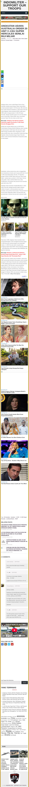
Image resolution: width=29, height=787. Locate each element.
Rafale (17, 729)
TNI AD (3, 733)
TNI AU (17, 733)
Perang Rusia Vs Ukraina (15, 728)
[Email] (14, 83)
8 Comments (3, 529)
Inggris (3, 721)
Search (24, 682)
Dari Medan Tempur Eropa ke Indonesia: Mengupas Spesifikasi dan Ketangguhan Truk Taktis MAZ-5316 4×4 (14, 711)
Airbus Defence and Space (6, 716)
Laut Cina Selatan (14, 725)
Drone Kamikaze (4, 720)
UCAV (2, 735)
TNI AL (10, 733)
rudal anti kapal (22, 729)
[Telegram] (14, 78)
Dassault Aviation (18, 718)
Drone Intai (24, 718)
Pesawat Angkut (9, 40)
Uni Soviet (13, 735)
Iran (6, 721)
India (23, 720)
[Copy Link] (14, 81)
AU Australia (7, 517)
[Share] (14, 86)
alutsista (21, 716)
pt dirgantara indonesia (6, 729)
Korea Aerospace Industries (6, 723)
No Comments (4, 552)
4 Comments (16, 40)
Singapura (17, 731)
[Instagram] (5, 644)
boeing (8, 718)
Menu (3, 12)
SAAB (13, 731)
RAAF (16, 518)
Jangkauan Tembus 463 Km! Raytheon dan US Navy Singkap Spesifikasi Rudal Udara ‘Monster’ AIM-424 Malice (14, 694)
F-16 (9, 720)
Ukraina (7, 735)
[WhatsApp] (14, 71)
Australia (13, 517)
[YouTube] (12, 644)
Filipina (20, 720)
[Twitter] (9, 644)
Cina (13, 718)
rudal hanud (3, 731)
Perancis (4, 728)
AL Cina (14, 716)
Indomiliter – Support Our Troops (16, 785)
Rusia (9, 731)
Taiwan (22, 731)
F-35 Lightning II (14, 720)
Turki (24, 733)
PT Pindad (14, 729)
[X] (14, 76)
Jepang (13, 721)
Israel (9, 721)
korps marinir (4, 725)
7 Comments (3, 537)
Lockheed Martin (10, 518)
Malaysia (13, 726)
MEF (19, 726)
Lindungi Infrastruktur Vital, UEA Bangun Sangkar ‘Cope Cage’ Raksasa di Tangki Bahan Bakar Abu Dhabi (14, 703)
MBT (17, 726)
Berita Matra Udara (17, 38)
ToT (22, 733)
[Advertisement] (14, 56)
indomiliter (3, 38)
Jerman (17, 721)
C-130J (17, 517)
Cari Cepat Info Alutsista (7, 680)
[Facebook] (14, 74)
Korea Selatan (16, 723)
